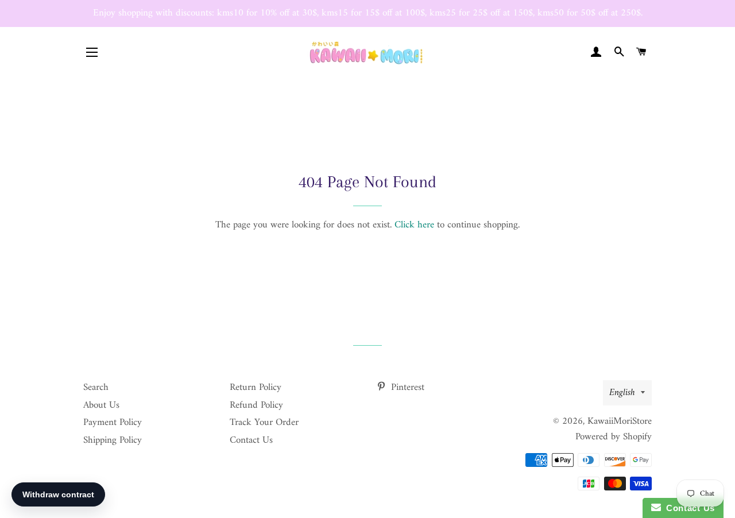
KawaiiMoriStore (619, 421)
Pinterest (406, 387)
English (622, 392)
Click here (414, 225)
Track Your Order (264, 422)
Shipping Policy (112, 440)
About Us (101, 405)
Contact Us (251, 440)
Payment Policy (112, 422)
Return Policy (255, 387)
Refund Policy (256, 405)
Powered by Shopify (613, 437)
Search (96, 387)
